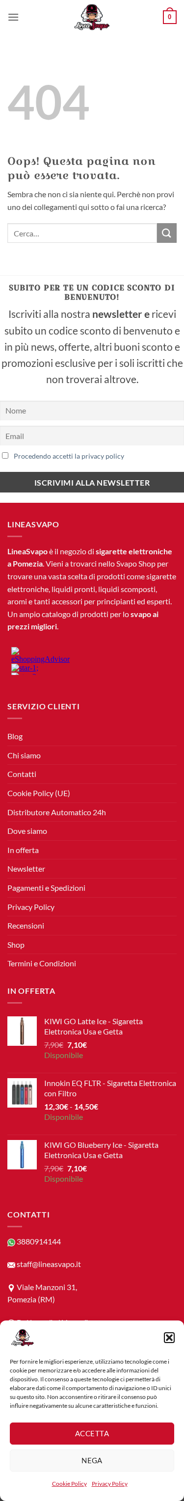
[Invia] (167, 232)
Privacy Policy (110, 1483)
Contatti (21, 773)
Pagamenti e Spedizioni (46, 887)
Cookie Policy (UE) (38, 793)
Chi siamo (24, 755)
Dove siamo (27, 830)
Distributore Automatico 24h (56, 812)
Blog (15, 736)
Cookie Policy (69, 1483)
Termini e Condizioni (41, 963)
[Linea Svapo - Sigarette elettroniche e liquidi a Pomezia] (92, 17)
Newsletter (26, 868)
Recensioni (25, 925)
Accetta (92, 1433)
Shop (16, 944)
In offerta (23, 849)
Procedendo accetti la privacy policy (69, 456)
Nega (92, 1460)
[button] (169, 1338)
